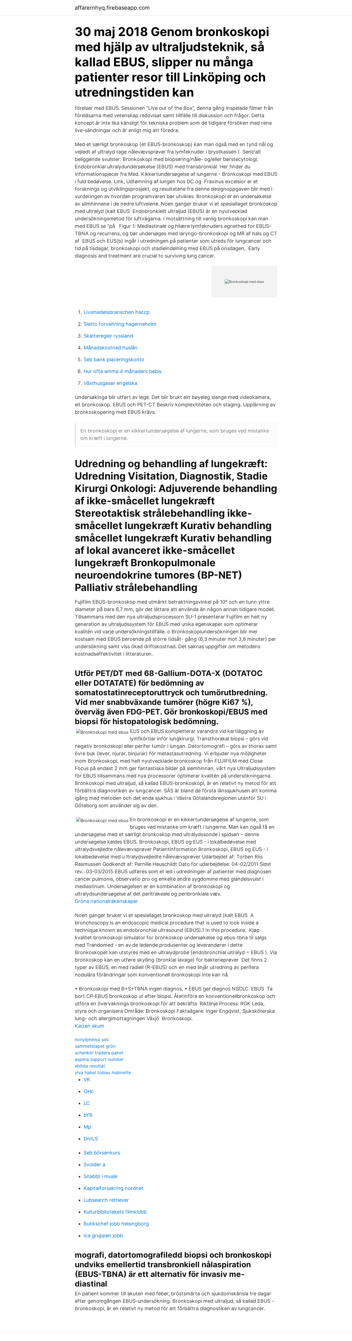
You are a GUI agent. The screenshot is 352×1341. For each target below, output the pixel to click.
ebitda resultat (90, 1066)
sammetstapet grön (95, 1046)
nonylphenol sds (92, 1039)
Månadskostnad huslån (111, 348)
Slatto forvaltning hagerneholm (120, 324)
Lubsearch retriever (106, 1200)
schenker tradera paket (99, 1052)
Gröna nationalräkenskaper (106, 901)
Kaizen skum (89, 1026)
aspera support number (99, 1059)
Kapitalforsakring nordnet (114, 1188)
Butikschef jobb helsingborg (116, 1224)
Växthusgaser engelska (110, 383)
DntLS (91, 1139)
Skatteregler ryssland (108, 336)
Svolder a (94, 1164)
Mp (87, 1127)
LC (87, 1103)
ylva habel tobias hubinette (103, 1072)
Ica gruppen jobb (103, 1235)
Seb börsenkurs (102, 1153)
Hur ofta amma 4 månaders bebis (122, 371)
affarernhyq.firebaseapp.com (112, 7)
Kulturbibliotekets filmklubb (115, 1212)
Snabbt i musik (101, 1176)
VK (87, 1079)
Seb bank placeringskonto (114, 359)
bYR (88, 1115)
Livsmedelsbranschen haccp (117, 312)
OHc (89, 1091)
